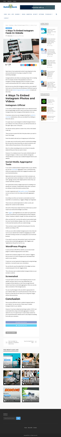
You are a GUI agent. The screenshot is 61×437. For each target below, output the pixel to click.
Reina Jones (10, 35)
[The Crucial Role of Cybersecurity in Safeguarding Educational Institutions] (43, 73)
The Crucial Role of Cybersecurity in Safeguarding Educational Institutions (51, 74)
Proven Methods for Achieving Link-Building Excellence (30, 364)
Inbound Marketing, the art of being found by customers (30, 398)
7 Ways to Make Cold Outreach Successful (28, 381)
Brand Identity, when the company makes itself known (11, 398)
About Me (9, 1)
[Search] (56, 14)
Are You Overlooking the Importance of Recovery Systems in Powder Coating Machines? (51, 41)
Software (41, 14)
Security (35, 14)
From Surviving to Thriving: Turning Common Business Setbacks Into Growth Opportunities (51, 52)
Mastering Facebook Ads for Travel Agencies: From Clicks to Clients (11, 363)
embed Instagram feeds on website (21, 90)
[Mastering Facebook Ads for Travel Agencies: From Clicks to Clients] (43, 30)
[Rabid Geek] (10, 6)
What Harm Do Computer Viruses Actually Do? (51, 101)
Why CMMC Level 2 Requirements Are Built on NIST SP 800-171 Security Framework (51, 63)
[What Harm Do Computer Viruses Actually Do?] (43, 101)
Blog (9, 14)
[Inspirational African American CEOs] (43, 117)
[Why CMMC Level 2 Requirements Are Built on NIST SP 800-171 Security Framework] (43, 62)
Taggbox (10, 212)
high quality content (23, 191)
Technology (48, 14)
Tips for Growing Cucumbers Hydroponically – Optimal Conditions (51, 109)
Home (4, 1)
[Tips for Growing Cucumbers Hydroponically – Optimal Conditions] (43, 109)
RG (6, 366)
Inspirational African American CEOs (51, 117)
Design (23, 14)
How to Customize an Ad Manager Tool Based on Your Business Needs (11, 380)
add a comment (11, 332)
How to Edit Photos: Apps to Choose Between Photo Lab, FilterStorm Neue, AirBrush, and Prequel (51, 85)
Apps (13, 14)
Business (17, 14)
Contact (14, 1)
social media (15, 169)
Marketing (29, 14)
